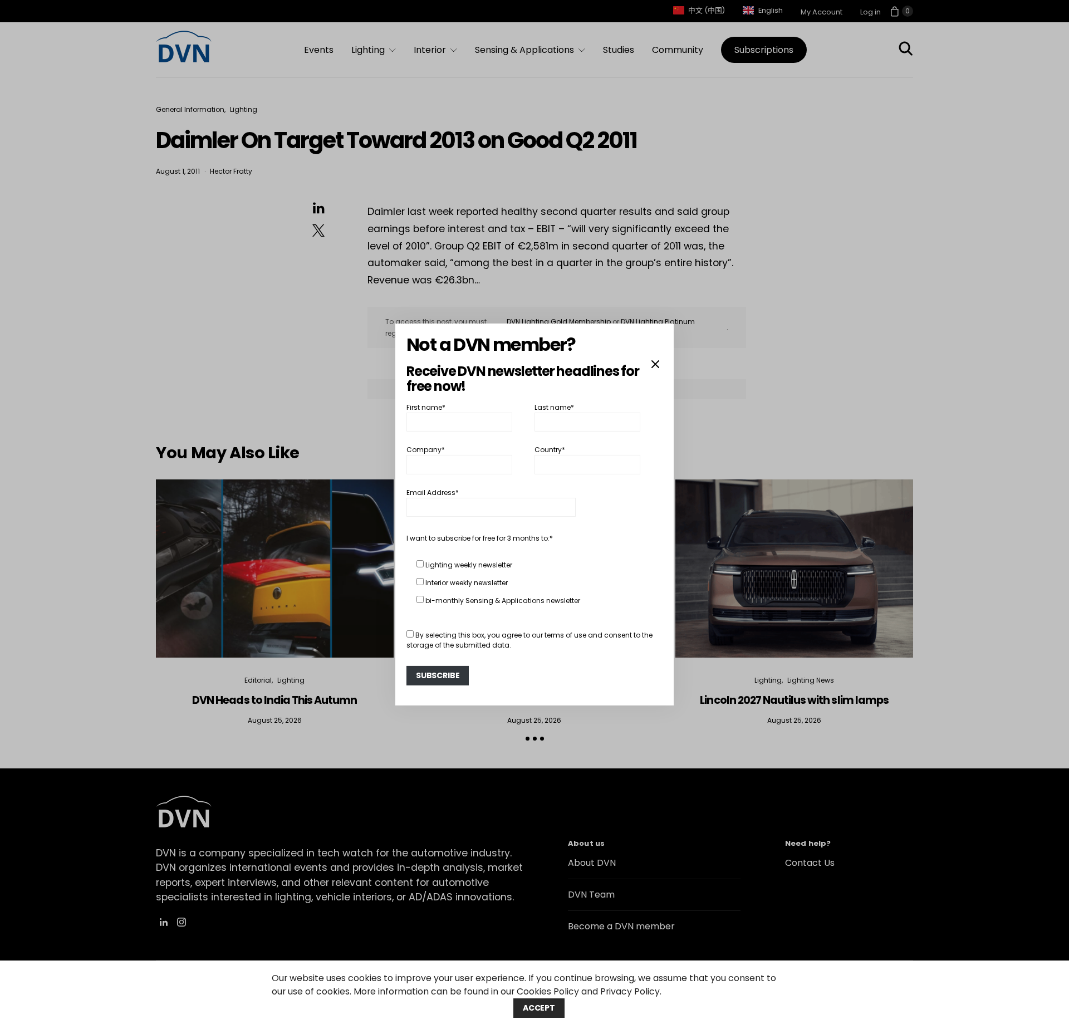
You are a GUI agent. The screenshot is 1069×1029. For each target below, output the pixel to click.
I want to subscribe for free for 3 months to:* (479, 538)
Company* (425, 449)
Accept (539, 1007)
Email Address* (432, 492)
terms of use (565, 635)
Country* (549, 449)
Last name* (554, 407)
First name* (425, 407)
